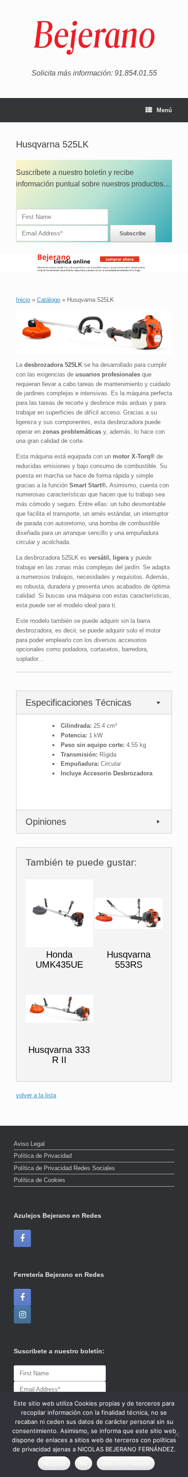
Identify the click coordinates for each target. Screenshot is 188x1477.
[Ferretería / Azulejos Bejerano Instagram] (22, 1315)
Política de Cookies (39, 1180)
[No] (176, 1434)
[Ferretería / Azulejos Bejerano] (94, 38)
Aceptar (54, 1463)
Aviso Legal (29, 1143)
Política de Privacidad (43, 1155)
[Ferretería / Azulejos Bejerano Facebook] (22, 1238)
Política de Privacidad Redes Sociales (64, 1168)
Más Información (125, 1463)
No (83, 1463)
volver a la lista (36, 1095)
